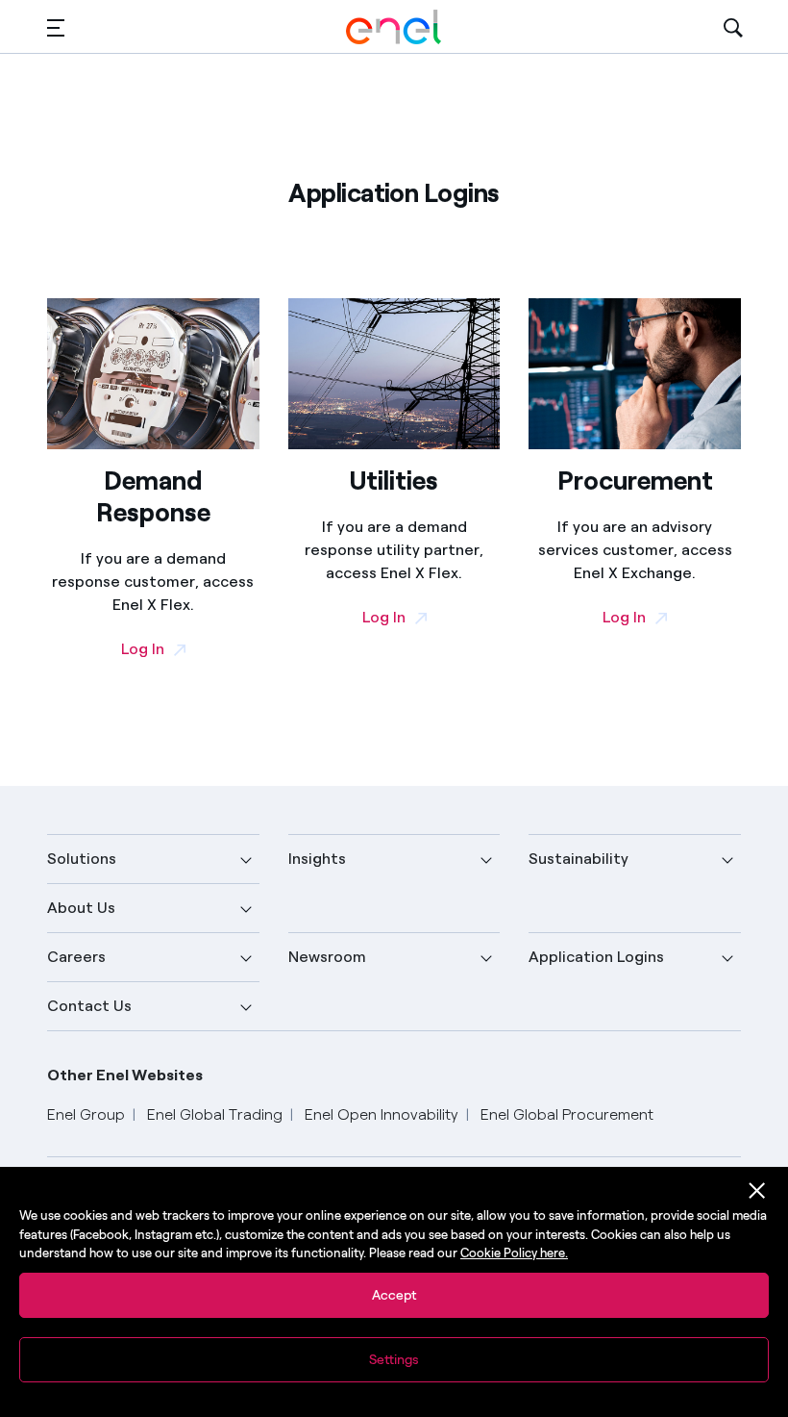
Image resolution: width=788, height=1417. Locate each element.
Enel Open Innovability (381, 1114)
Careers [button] (76, 957)
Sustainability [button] (578, 858)
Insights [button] (317, 858)
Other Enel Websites (125, 1075)
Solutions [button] (81, 858)
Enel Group (86, 1114)
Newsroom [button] (327, 957)
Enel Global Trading (215, 1114)
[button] (56, 27)
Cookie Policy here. (514, 1253)
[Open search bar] (733, 27)
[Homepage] (394, 27)
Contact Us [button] (89, 1006)
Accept (394, 1295)
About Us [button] (81, 907)
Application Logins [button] (596, 957)
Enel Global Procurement (566, 1114)
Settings (394, 1360)
